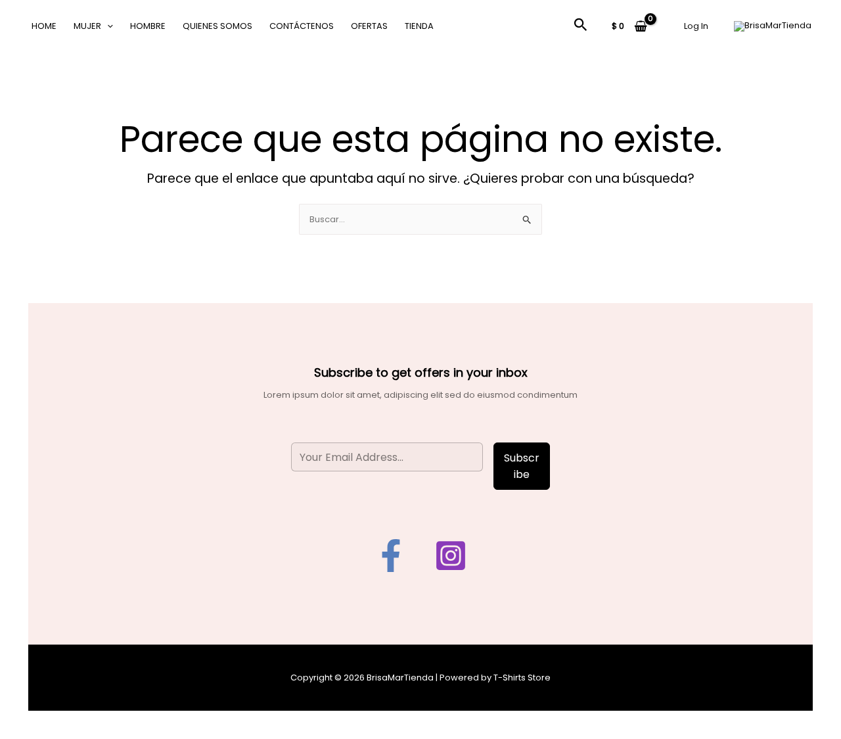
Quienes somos (217, 26)
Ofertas (369, 26)
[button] (107, 26)
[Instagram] (451, 556)
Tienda (419, 26)
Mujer (87, 26)
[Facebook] (391, 556)
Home (44, 26)
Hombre (148, 26)
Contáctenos (301, 26)
